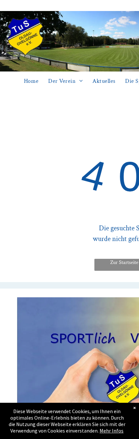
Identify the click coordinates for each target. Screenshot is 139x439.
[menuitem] (31, 81)
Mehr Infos (111, 430)
